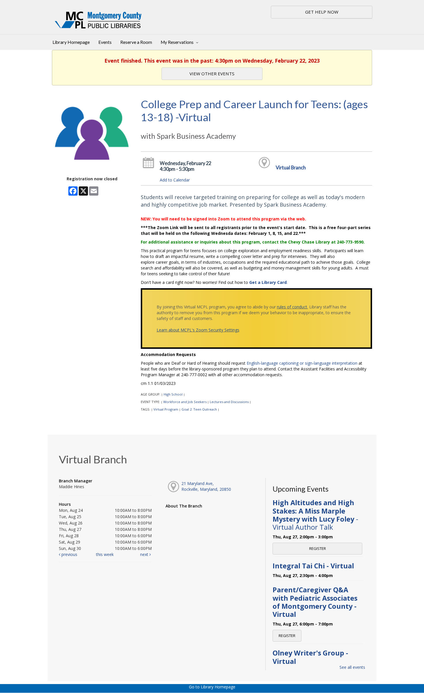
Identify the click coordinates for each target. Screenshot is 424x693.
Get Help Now (321, 12)
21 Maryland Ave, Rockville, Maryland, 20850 (206, 486)
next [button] (144, 554)
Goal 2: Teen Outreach (199, 409)
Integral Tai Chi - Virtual (313, 565)
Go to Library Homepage (212, 687)
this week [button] (105, 554)
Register (317, 548)
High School (173, 394)
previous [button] (68, 554)
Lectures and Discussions (229, 402)
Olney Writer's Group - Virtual (310, 657)
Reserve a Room (136, 42)
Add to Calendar (175, 180)
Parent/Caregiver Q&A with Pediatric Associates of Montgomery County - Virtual (315, 602)
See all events (352, 667)
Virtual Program (165, 409)
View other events (212, 73)
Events (105, 42)
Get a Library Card (268, 282)
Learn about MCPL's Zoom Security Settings (198, 330)
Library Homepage (71, 42)
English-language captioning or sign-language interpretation (302, 363)
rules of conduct (292, 307)
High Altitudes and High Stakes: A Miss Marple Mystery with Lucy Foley (315, 515)
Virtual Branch (291, 167)
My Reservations (177, 42)
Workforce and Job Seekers (185, 402)
